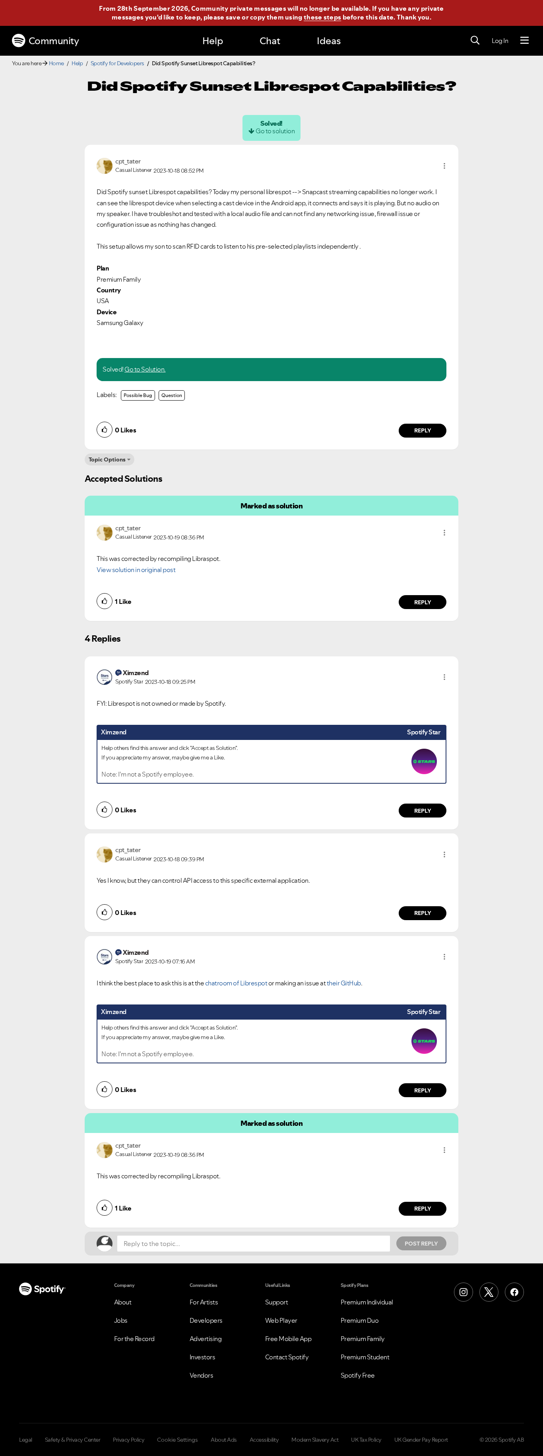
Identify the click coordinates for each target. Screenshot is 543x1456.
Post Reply (421, 1244)
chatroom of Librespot (236, 983)
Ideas (329, 40)
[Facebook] (514, 1292)
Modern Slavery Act (314, 1439)
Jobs (121, 1320)
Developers (206, 1320)
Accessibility (264, 1439)
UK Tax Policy (366, 1439)
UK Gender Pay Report (421, 1439)
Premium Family (363, 1338)
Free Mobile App (288, 1338)
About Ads (224, 1439)
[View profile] (104, 165)
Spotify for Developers (117, 63)
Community (54, 40)
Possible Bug (138, 395)
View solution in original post (136, 569)
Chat (270, 40)
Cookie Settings (177, 1439)
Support (276, 1302)
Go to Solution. (145, 369)
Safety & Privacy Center (73, 1439)
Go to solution (275, 131)
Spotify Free (358, 1375)
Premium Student (365, 1357)
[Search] (475, 40)
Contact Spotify (287, 1357)
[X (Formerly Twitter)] (488, 1292)
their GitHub (344, 983)
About (123, 1302)
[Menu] (524, 40)
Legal (25, 1439)
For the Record (134, 1338)
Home (56, 63)
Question (171, 395)
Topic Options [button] (107, 459)
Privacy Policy (128, 1439)
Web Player (281, 1320)
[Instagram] (463, 1292)
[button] (444, 166)
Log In (500, 40)
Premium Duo (360, 1320)
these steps (322, 17)
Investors (202, 1357)
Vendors (201, 1375)
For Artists (204, 1302)
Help (212, 40)
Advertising (206, 1338)
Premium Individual (367, 1302)
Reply (422, 430)
